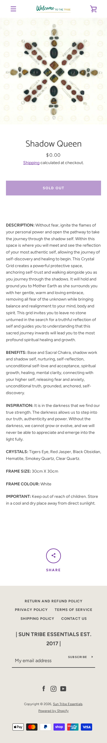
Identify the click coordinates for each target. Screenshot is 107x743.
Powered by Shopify (53, 711)
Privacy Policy (31, 610)
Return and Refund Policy (54, 601)
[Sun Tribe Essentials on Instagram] (53, 688)
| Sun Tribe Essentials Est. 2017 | (53, 639)
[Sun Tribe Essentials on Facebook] (44, 688)
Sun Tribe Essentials (67, 704)
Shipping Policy (37, 619)
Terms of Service (73, 610)
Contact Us (74, 619)
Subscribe (77, 657)
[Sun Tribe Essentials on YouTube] (63, 688)
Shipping (31, 162)
